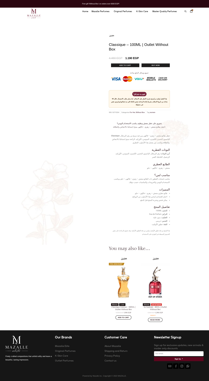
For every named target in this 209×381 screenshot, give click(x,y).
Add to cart (125, 65)
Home (85, 11)
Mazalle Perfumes (100, 11)
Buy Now (156, 65)
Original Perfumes (123, 11)
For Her (132, 112)
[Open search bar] (185, 11)
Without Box (140, 112)
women (152, 112)
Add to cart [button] (123, 317)
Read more (155, 320)
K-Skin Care (142, 11)
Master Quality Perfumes (164, 11)
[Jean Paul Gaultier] (112, 36)
